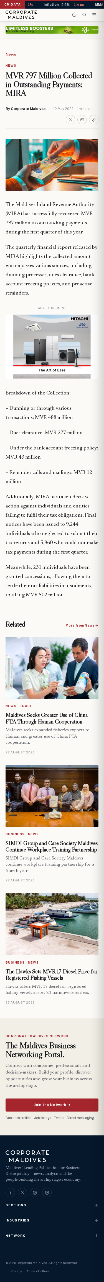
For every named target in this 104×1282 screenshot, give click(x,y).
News (11, 55)
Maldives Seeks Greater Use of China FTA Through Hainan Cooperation (47, 718)
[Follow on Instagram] (34, 1192)
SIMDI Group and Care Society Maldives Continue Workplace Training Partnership (52, 846)
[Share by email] (82, 119)
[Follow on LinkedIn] (47, 1192)
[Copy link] (93, 119)
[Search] (84, 15)
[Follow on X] (22, 1192)
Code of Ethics (38, 1271)
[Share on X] (70, 119)
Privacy (16, 1271)
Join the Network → (52, 1105)
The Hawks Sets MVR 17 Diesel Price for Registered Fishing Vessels (51, 975)
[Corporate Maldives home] (21, 15)
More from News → (81, 625)
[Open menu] (94, 15)
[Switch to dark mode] (74, 15)
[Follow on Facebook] (10, 1192)
